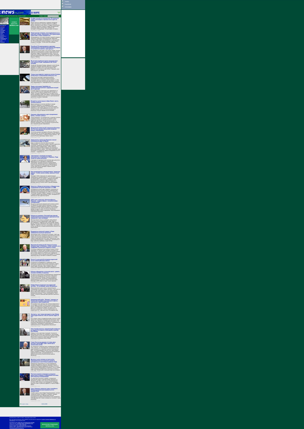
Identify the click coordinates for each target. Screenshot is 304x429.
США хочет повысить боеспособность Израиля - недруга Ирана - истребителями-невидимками (44, 201)
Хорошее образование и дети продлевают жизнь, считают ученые (44, 115)
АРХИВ (41, 16)
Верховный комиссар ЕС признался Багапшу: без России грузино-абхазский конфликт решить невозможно (45, 129)
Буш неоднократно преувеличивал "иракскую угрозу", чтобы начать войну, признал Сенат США (45, 173)
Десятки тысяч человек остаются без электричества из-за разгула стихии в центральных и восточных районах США (44, 361)
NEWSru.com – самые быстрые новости (18, 426)
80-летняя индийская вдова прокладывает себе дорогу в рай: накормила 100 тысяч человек (44, 62)
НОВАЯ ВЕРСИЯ (14, 23)
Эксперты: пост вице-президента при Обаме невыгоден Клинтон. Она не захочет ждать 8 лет (45, 315)
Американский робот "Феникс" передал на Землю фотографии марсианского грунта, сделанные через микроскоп (44, 301)
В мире (35, 12)
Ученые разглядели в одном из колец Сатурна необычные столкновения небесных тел (45, 75)
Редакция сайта (20, 423)
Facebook (68, 4)
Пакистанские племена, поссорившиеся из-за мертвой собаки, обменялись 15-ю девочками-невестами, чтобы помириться (45, 34)
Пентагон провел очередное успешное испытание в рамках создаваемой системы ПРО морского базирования (44, 375)
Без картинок (28, 425)
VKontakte (68, 7)
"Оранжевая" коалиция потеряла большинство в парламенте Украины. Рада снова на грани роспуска (44, 157)
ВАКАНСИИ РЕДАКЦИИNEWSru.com (50, 425)
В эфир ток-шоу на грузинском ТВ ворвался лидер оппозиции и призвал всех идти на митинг (45, 20)
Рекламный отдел (29, 423)
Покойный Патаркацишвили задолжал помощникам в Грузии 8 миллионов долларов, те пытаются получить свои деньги (45, 48)
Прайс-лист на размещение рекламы (26, 422)
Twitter (67, 1)
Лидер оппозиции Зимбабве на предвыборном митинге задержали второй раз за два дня (44, 88)
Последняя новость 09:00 (30, 417)
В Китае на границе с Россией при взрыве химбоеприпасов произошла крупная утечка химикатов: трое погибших (45, 217)
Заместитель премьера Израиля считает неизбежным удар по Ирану (44, 140)
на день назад (24, 404)
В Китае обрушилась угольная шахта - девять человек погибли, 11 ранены (45, 272)
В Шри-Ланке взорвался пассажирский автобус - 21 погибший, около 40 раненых (44, 285)
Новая (14, 425)
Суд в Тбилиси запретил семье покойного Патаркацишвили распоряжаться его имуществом (44, 390)
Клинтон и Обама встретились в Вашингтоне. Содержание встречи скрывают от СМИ (45, 187)
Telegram (24, 424)
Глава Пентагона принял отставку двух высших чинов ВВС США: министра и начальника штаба (43, 343)
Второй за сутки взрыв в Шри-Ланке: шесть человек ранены (44, 101)
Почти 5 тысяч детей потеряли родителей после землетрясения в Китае (44, 260)
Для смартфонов (20, 425)
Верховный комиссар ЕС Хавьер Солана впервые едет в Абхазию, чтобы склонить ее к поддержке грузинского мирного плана (45, 246)
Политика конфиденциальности (17, 428)
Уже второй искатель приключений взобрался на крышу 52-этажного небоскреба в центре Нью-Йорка (45, 330)
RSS (21, 424)
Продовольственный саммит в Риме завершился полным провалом (42, 232)
